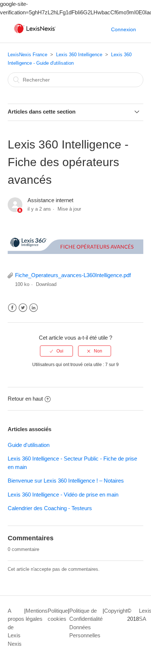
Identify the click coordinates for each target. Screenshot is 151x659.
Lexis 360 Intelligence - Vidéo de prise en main (63, 494)
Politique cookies (58, 615)
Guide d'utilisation (28, 445)
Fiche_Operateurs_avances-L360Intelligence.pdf (73, 275)
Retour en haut (25, 398)
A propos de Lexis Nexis (16, 627)
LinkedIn (33, 307)
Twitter (22, 307)
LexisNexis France (27, 54)
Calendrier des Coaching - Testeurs (50, 508)
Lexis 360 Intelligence (79, 54)
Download (46, 284)
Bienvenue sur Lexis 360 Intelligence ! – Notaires (66, 480)
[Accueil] (35, 33)
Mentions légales (37, 615)
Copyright (115, 611)
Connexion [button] (123, 29)
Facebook (12, 307)
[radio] (56, 351)
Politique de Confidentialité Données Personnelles (86, 623)
